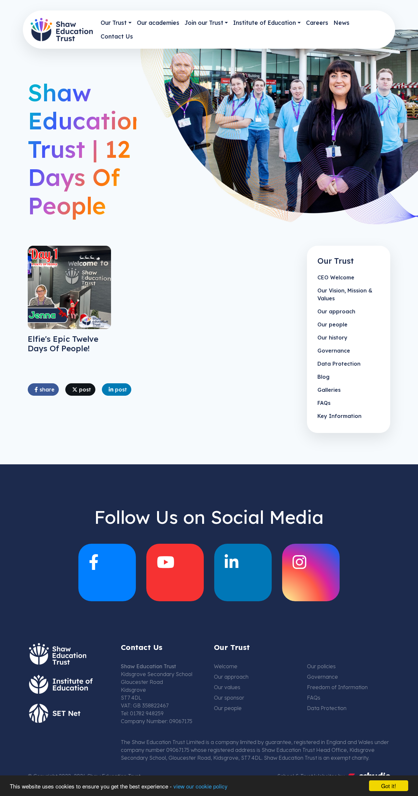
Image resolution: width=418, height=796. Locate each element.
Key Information (339, 416)
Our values (227, 687)
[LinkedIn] (243, 572)
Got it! (388, 786)
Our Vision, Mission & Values (344, 294)
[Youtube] (175, 572)
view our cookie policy (200, 786)
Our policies (321, 666)
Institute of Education (264, 22)
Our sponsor (229, 697)
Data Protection (339, 363)
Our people (332, 324)
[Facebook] (107, 572)
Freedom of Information (337, 687)
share (46, 389)
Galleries (329, 390)
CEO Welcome (335, 277)
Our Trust (114, 22)
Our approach (336, 311)
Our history (332, 337)
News (341, 22)
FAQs (323, 403)
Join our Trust (204, 22)
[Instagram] (311, 572)
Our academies (158, 22)
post (84, 389)
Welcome (225, 666)
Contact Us (117, 36)
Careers (317, 22)
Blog (323, 376)
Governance (333, 350)
